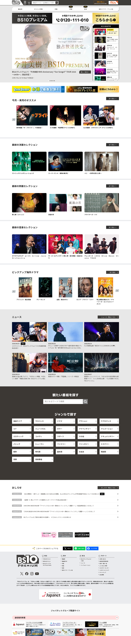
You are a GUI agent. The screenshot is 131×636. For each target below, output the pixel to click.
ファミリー (61, 444)
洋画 (56, 9)
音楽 (85, 9)
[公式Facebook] (27, 573)
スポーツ (60, 436)
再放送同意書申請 (104, 561)
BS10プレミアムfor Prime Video (47, 564)
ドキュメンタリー (107, 436)
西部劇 (103, 451)
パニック (16, 444)
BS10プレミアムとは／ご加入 (86, 559)
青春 (15, 459)
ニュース (83, 563)
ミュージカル (40, 428)
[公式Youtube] (37, 573)
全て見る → (112, 98)
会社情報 (102, 574)
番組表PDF (64, 561)
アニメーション (107, 428)
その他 (81, 436)
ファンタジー (84, 444)
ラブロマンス (106, 421)
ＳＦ (15, 428)
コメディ (38, 436)
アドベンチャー (85, 428)
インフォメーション (85, 565)
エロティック (18, 436)
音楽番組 (38, 459)
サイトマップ (103, 572)
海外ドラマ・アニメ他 (106, 9)
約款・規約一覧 (103, 563)
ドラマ (59, 421)
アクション (83, 421)
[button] (14, 46)
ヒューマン (39, 444)
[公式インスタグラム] (32, 573)
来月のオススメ (47, 561)
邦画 (70, 9)
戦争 (15, 451)
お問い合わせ (103, 559)
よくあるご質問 (103, 565)
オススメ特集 (38, 9)
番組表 (20, 9)
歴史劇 (59, 451)
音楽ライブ (17, 421)
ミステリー (105, 444)
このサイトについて (104, 570)
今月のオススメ (47, 559)
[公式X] (22, 573)
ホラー (59, 428)
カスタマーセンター (104, 568)
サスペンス (39, 421)
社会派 (81, 451)
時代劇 (37, 451)
